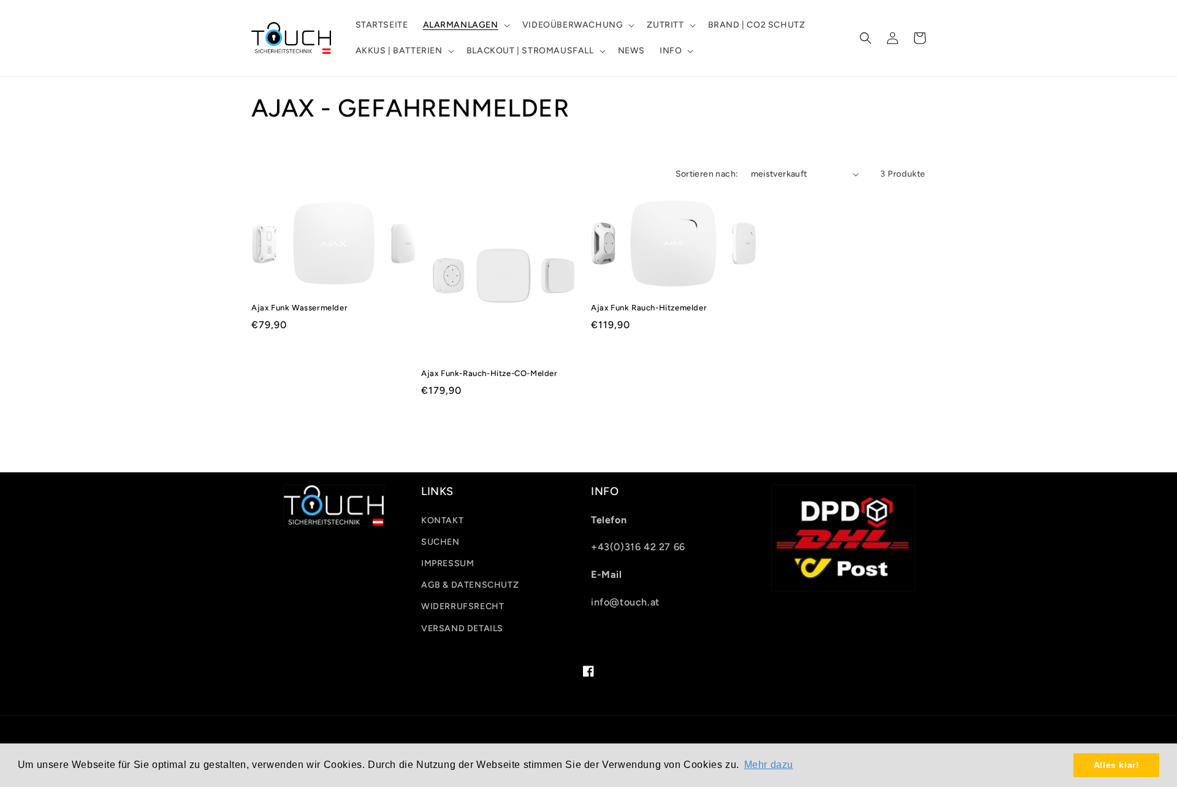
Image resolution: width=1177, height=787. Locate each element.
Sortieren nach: (707, 174)
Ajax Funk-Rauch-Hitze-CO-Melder (489, 373)
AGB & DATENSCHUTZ (470, 585)
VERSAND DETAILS (462, 628)
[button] (465, 25)
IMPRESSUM (447, 563)
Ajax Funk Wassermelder (299, 307)
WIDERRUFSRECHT (462, 606)
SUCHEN (440, 542)
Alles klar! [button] (1117, 765)
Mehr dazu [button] (768, 764)
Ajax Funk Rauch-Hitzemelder (649, 307)
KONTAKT (442, 520)
